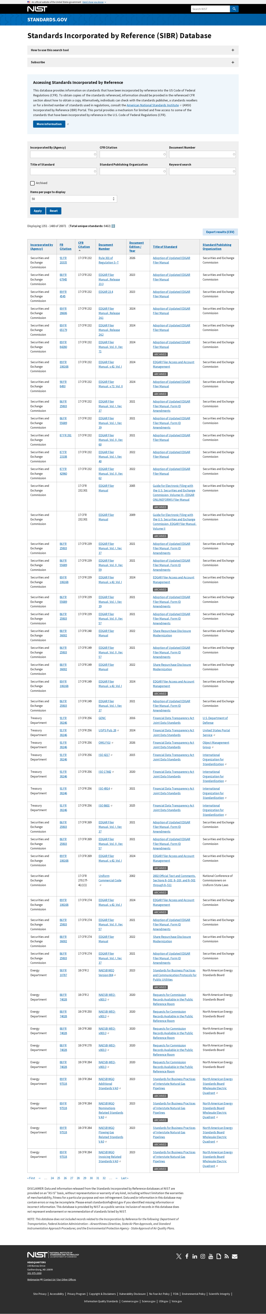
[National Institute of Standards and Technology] (53, 1254)
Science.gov (148, 1301)
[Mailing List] (235, 1256)
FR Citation (65, 247)
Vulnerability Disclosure (132, 1294)
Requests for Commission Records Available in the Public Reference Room (173, 999)
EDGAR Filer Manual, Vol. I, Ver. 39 (110, 423)
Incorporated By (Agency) (48, 147)
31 (97, 1178)
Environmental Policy (193, 1294)
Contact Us (49, 1279)
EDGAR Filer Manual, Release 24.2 (109, 330)
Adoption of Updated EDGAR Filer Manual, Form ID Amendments (171, 406)
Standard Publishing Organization (124, 164)
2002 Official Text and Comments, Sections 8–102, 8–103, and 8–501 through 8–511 (174, 880)
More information (49, 124)
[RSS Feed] (227, 1256)
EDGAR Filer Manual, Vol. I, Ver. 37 (110, 406)
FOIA (175, 1294)
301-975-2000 (34, 1273)
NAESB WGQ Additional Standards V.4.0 (108, 1083)
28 (78, 1178)
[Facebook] (187, 1256)
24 (52, 1178)
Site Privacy (40, 1294)
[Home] (37, 8)
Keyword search (180, 164)
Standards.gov (47, 19)
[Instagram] (203, 1256)
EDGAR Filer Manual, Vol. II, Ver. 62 (111, 473)
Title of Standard (42, 164)
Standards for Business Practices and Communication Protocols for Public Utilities (175, 975)
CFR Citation (108, 147)
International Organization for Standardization (213, 759)
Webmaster (33, 1279)
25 (58, 1178)
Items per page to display (48, 192)
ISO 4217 (104, 755)
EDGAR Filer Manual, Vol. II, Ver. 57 (111, 618)
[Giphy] (219, 1256)
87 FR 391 (65, 435)
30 (91, 1178)
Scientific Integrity (219, 1294)
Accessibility (57, 1294)
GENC (102, 718)
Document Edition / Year (136, 247)
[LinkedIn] (195, 1256)
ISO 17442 (105, 772)
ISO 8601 (104, 805)
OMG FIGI (105, 743)
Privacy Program (76, 1294)
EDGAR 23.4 (106, 292)
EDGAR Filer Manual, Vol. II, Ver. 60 (111, 439)
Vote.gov (177, 1301)
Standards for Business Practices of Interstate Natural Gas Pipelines (174, 1083)
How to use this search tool (50, 50)
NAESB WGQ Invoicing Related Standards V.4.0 (110, 1156)
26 (65, 1178)
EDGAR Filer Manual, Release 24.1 (109, 313)
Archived (41, 183)
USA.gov (163, 1301)
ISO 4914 (104, 788)
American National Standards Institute (153, 105)
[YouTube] (211, 1256)
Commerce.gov (130, 1301)
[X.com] (179, 1256)
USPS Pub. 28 (107, 730)
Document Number (182, 147)
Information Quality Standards (101, 1301)
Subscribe (38, 62)
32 (104, 1178)
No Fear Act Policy (159, 1294)
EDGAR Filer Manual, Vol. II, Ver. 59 (111, 565)
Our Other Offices (66, 1279)
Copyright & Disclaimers (102, 1294)
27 (71, 1178)
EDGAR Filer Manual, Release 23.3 (109, 279)
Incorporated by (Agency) (41, 247)
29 (84, 1178)
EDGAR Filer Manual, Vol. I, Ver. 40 (110, 456)
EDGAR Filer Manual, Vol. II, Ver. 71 (111, 346)
